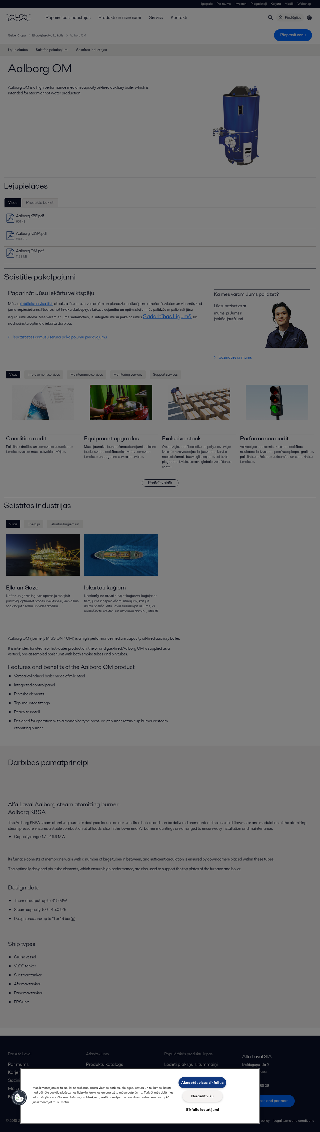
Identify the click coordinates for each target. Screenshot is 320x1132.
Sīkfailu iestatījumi (202, 1109)
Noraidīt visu (202, 1096)
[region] (140, 1096)
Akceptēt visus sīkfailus (202, 1082)
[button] (19, 1098)
